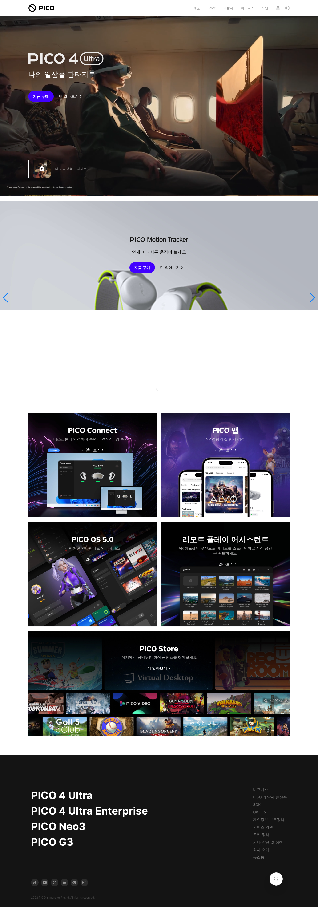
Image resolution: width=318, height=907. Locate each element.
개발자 (228, 8)
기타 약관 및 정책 (268, 842)
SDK (257, 804)
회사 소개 (261, 849)
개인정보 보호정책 (268, 819)
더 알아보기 (69, 96)
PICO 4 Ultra (62, 795)
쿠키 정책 (261, 834)
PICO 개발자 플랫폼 (270, 797)
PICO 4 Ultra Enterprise (89, 810)
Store (212, 8)
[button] (5, 298)
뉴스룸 (258, 857)
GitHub (259, 812)
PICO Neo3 (58, 826)
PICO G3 (52, 842)
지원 (265, 8)
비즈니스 (247, 8)
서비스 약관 (263, 827)
